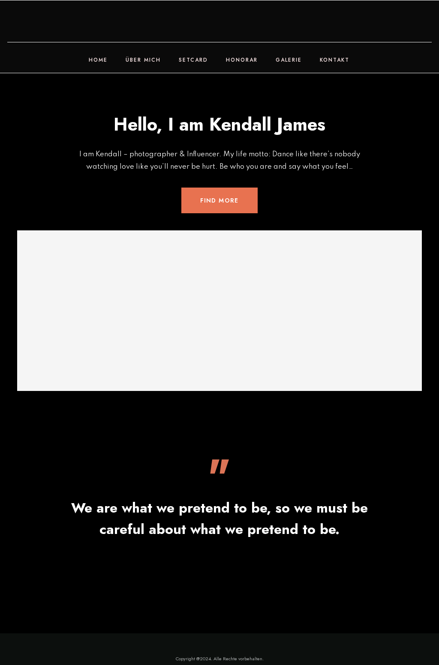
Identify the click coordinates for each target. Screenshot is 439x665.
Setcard (193, 60)
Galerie (289, 60)
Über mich (143, 60)
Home (98, 60)
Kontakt (334, 60)
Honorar (242, 60)
